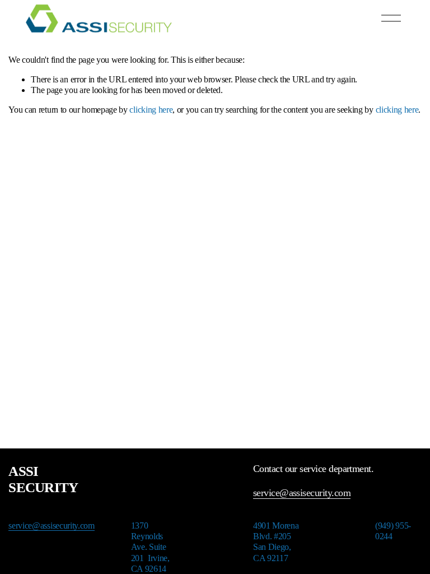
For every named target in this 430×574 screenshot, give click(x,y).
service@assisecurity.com (301, 492)
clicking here (150, 109)
